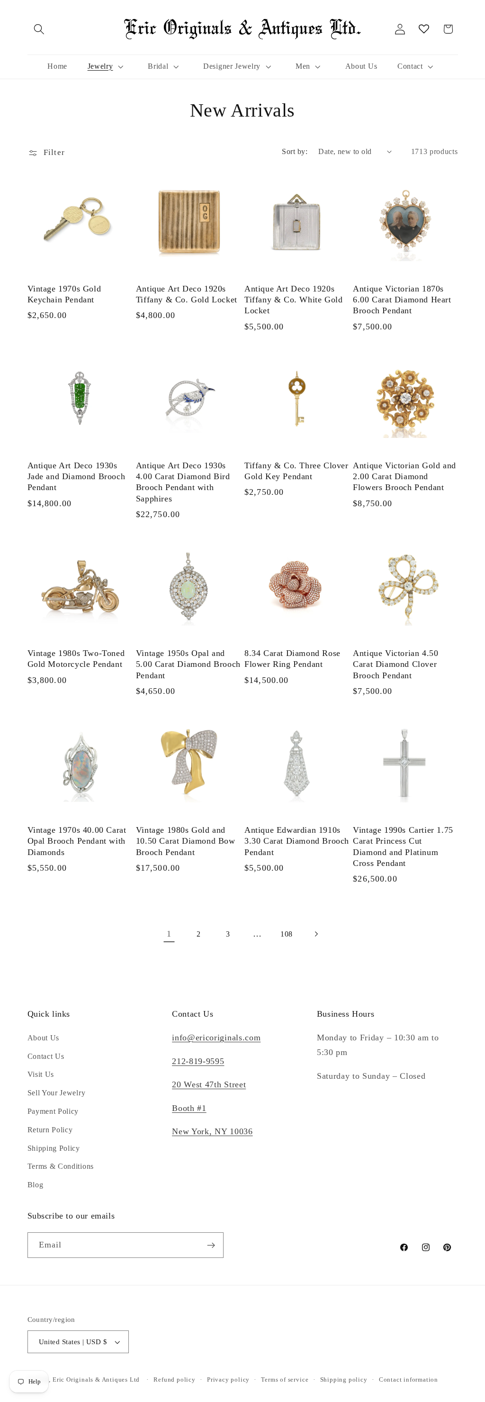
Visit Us (40, 1074)
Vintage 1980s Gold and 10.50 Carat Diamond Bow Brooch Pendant (185, 841)
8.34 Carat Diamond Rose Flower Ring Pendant (292, 658)
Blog (35, 1185)
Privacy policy (228, 1379)
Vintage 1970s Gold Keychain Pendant (64, 294)
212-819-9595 (198, 1061)
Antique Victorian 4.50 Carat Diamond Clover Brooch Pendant (395, 664)
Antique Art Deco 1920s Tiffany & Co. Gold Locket (186, 294)
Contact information (408, 1379)
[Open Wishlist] (424, 29)
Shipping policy (344, 1379)
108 (286, 934)
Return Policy (50, 1130)
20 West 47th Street (209, 1084)
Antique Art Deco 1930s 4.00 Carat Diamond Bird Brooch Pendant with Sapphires (183, 482)
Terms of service (284, 1379)
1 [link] (169, 933)
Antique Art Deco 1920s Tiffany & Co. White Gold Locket (293, 300)
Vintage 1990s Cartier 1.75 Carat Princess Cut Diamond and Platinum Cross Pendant (403, 846)
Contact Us (45, 1056)
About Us (43, 1038)
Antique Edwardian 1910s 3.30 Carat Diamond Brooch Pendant (296, 841)
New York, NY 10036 (212, 1131)
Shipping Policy (53, 1148)
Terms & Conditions (60, 1166)
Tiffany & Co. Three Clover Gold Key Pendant (296, 471)
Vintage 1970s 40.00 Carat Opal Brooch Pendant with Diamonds (76, 841)
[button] (39, 29)
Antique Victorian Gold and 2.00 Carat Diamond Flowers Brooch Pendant (404, 476)
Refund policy (174, 1379)
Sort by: (294, 151)
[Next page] (316, 934)
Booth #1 (189, 1108)
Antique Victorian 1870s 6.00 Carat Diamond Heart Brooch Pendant (402, 300)
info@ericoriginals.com (216, 1037)
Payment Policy (53, 1111)
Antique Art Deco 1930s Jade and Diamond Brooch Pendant (76, 476)
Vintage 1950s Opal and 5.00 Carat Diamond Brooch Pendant (188, 664)
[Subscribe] (211, 1245)
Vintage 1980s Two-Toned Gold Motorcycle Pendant (76, 658)
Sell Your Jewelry (56, 1093)
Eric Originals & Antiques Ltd (96, 1379)
